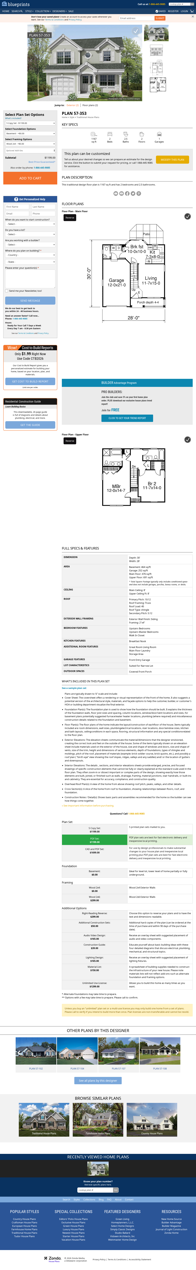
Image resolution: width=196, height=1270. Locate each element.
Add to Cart (30, 178)
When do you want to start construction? (27, 219)
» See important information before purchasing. (88, 805)
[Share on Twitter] (133, 193)
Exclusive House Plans (73, 1222)
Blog (101, 1199)
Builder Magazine (171, 1226)
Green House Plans (73, 1226)
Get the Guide (30, 425)
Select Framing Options (18, 139)
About (118, 1199)
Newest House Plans (73, 1232)
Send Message (30, 300)
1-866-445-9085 (42, 167)
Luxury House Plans (73, 1229)
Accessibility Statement (140, 1259)
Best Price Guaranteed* (42, 162)
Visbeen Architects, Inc (122, 1236)
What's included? (13, 118)
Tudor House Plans (24, 1236)
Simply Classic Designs (122, 1229)
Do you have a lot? (15, 230)
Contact (129, 1199)
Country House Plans (24, 1219)
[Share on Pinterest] (139, 193)
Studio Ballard (122, 1232)
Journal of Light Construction (171, 1229)
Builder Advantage (172, 1222)
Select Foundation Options (20, 128)
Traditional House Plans (88, 117)
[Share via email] (116, 193)
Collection (42, 11)
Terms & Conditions (54, 19)
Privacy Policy (75, 19)
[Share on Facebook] (127, 193)
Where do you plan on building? (23, 250)
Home (64, 117)
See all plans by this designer (98, 1081)
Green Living (122, 1219)
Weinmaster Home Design (122, 1239)
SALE (71, 11)
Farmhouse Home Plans (24, 1229)
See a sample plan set (74, 688)
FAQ (109, 1199)
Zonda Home (171, 1232)
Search (66, 1199)
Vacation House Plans (73, 1239)
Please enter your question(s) (22, 267)
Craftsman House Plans (24, 1222)
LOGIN (184, 11)
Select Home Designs (122, 1226)
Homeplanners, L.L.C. (122, 1222)
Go (192, 4)
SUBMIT (160, 18)
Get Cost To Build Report (30, 381)
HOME (5, 11)
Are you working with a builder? (22, 240)
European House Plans (24, 1226)
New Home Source (171, 1219)
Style (28, 11)
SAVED (162, 11)
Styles (77, 1199)
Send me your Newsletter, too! (25, 290)
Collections (89, 1199)
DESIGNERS (59, 11)
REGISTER (173, 11)
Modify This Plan (172, 159)
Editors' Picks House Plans (73, 1219)
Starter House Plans (73, 1236)
